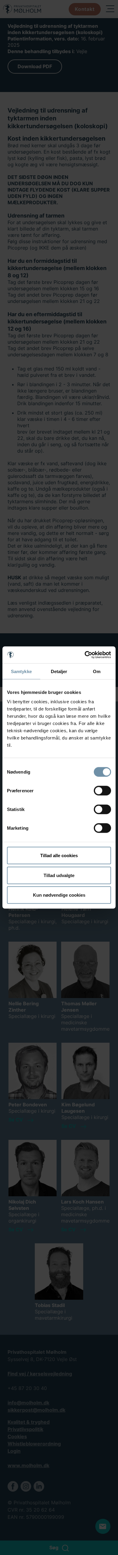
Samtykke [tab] (21, 671)
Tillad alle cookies (59, 855)
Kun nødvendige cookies (59, 895)
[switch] (102, 791)
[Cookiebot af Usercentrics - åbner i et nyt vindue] (85, 655)
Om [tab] (96, 671)
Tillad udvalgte (59, 875)
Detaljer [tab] (59, 671)
